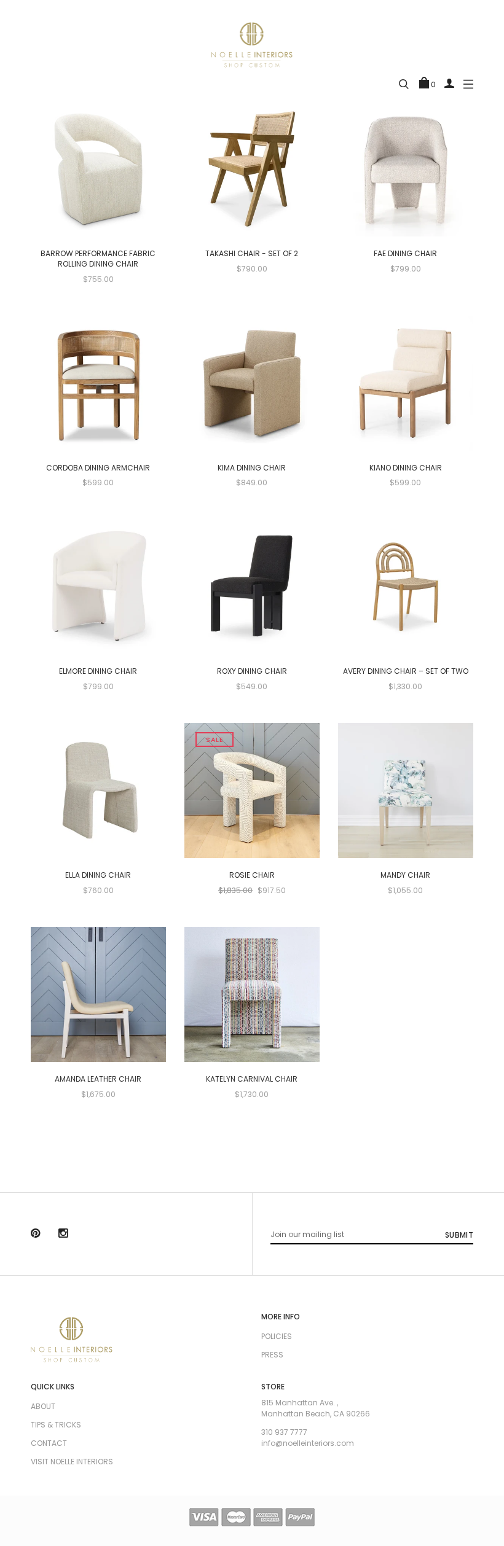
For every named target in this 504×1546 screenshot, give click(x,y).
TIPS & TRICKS (56, 1424)
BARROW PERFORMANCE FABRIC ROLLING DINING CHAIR (98, 259)
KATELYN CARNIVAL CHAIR (251, 1079)
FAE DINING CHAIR (405, 254)
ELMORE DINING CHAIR (98, 671)
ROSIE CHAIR (252, 875)
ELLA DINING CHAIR (98, 875)
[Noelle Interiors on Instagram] (63, 1234)
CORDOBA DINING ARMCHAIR (98, 468)
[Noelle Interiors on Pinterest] (35, 1234)
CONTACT (49, 1443)
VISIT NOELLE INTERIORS (72, 1461)
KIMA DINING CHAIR (252, 468)
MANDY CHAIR (405, 875)
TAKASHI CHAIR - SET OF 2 (251, 254)
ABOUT (43, 1406)
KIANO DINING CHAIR (405, 468)
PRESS (272, 1354)
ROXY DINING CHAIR (252, 671)
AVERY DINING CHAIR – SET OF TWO (405, 671)
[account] (449, 83)
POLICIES (276, 1336)
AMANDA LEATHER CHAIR (98, 1079)
